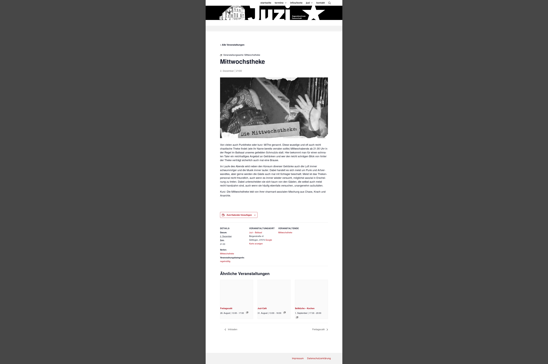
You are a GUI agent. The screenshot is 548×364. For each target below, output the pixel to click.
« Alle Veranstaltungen (232, 44)
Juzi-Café (262, 308)
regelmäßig (225, 261)
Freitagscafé (226, 308)
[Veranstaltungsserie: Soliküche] (297, 317)
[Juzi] (274, 13)
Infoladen (232, 329)
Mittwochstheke (227, 253)
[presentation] (236, 292)
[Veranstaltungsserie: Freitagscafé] (247, 312)
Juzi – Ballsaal (255, 232)
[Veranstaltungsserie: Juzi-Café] (285, 312)
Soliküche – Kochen (305, 308)
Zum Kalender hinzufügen (239, 214)
